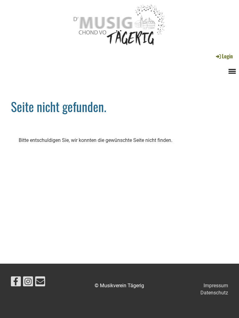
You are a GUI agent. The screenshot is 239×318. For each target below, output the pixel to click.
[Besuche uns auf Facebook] (16, 283)
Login (227, 56)
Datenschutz (214, 293)
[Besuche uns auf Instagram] (28, 283)
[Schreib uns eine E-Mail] (40, 283)
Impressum (216, 285)
